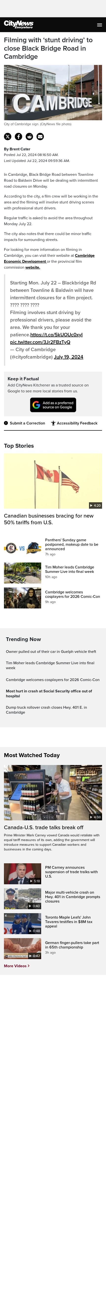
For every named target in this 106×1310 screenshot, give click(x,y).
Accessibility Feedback (77, 423)
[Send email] (40, 136)
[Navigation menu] (100, 24)
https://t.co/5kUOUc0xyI (56, 335)
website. (32, 267)
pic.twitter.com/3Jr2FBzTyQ (40, 342)
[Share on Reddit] (29, 136)
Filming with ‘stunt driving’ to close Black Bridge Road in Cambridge (48, 48)
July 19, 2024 (68, 357)
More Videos (15, 966)
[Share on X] (7, 136)
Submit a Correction (27, 423)
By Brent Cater (17, 149)
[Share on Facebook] (18, 136)
